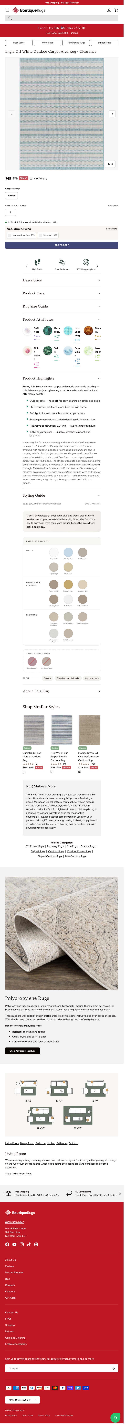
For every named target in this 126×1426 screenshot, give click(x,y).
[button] (116, 10)
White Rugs (47, 42)
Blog (7, 1278)
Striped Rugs (104, 42)
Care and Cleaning (15, 1337)
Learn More (111, 228)
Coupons (10, 1291)
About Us (10, 1259)
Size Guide (113, 205)
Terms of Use (27, 1415)
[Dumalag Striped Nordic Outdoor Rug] (34, 730)
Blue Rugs (72, 846)
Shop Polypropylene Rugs (22, 1050)
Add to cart (62, 245)
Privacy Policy (11, 1415)
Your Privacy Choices (64, 1415)
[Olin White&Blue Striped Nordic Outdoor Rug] (62, 730)
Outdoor (73, 1143)
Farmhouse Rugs (76, 42)
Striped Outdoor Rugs (50, 856)
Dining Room (27, 1143)
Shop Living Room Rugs (18, 1173)
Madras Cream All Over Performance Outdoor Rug (88, 756)
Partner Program (14, 1272)
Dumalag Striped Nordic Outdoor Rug (32, 756)
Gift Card (10, 1297)
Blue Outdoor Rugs (75, 856)
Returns (9, 1331)
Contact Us (11, 1312)
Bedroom (40, 1143)
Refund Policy (44, 1415)
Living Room (12, 1143)
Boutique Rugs (18, 1410)
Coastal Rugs (88, 846)
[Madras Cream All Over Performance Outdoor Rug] (89, 730)
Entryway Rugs (55, 846)
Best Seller (18, 42)
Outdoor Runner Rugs (79, 851)
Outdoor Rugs (56, 851)
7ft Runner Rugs (35, 846)
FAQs (8, 1318)
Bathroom (61, 1143)
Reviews (9, 1266)
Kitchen (51, 1143)
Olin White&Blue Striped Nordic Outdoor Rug (59, 756)
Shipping (10, 1325)
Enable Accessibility (16, 1344)
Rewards (10, 1285)
